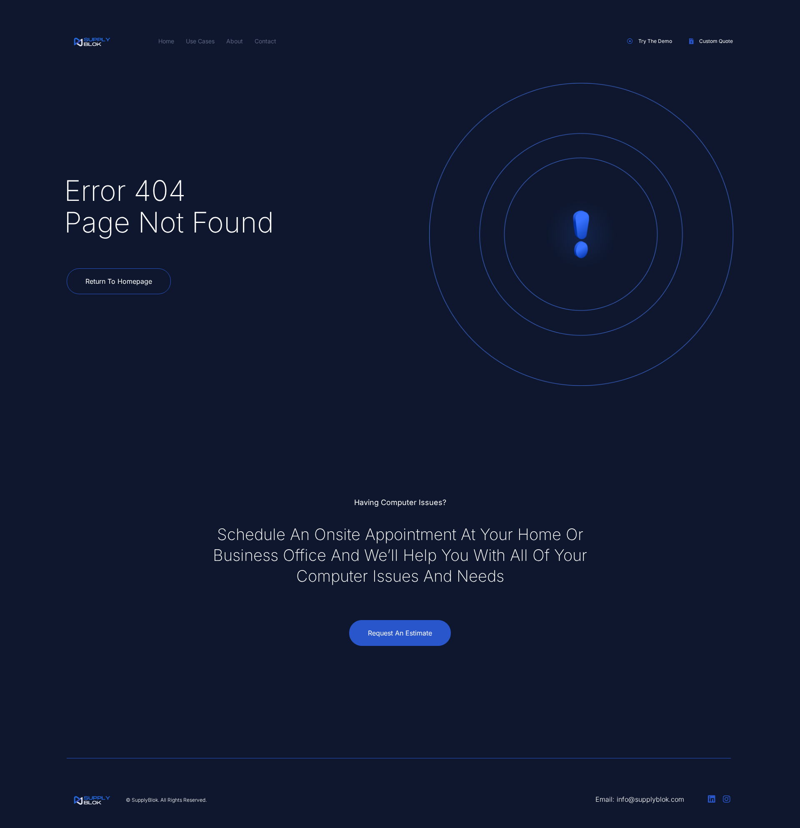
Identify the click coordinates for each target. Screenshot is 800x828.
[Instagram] (726, 799)
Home (166, 41)
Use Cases (200, 41)
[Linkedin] (712, 799)
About (234, 41)
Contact (265, 41)
